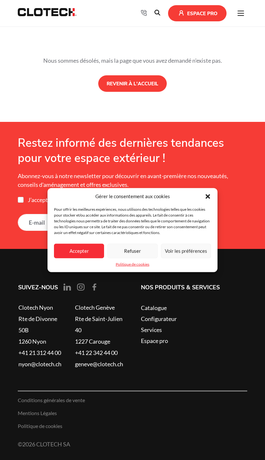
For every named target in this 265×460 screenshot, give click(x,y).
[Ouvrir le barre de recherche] (157, 13)
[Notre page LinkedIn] (67, 287)
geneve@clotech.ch (99, 364)
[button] (208, 196)
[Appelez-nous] (144, 13)
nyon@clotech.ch (39, 364)
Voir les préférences (186, 250)
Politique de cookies (132, 264)
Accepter (79, 250)
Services (151, 330)
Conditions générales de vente (51, 400)
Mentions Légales (37, 413)
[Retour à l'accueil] (47, 13)
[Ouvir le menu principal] (240, 13)
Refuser (132, 250)
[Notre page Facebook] (94, 287)
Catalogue (154, 308)
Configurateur (159, 319)
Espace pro (154, 341)
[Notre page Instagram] (81, 287)
